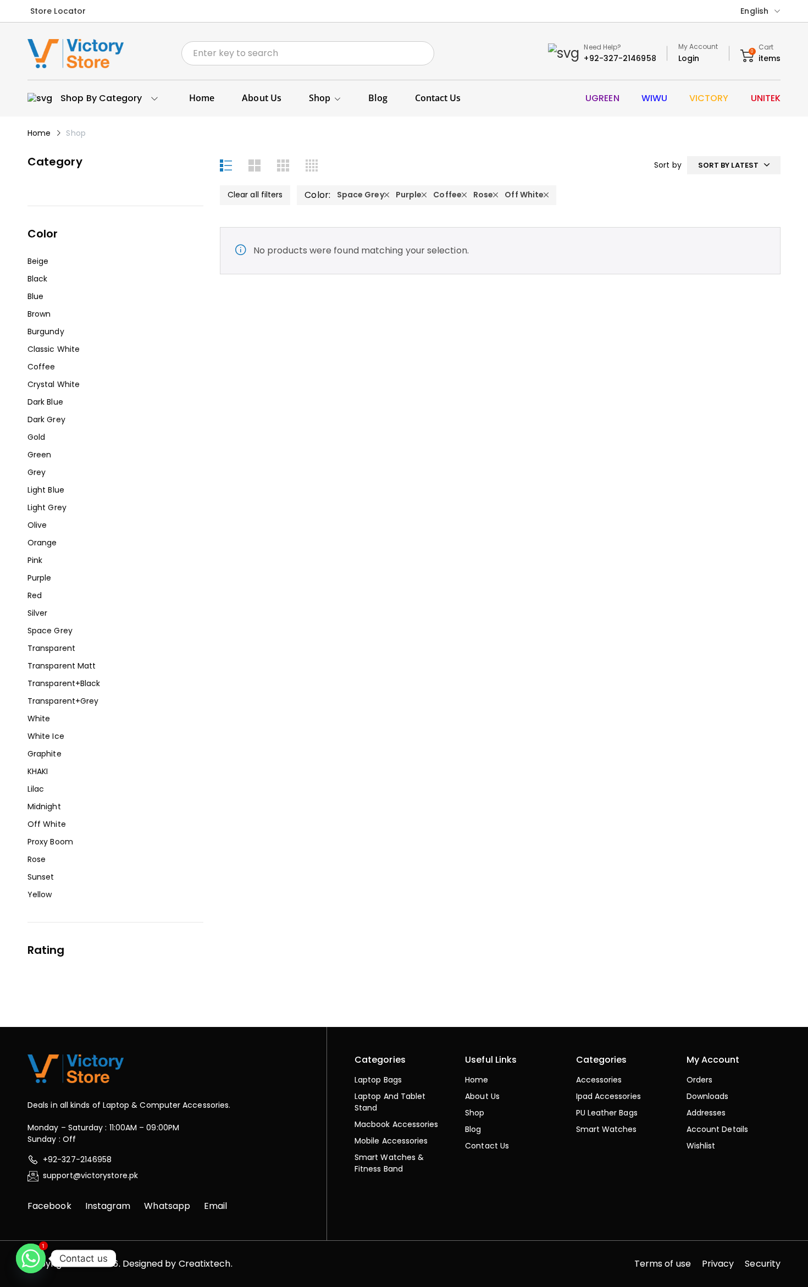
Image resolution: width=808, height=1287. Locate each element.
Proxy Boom (50, 841)
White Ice (45, 736)
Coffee (41, 366)
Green (39, 454)
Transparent (51, 648)
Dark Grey (46, 419)
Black (37, 278)
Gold (36, 437)
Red (34, 595)
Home (39, 133)
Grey (36, 472)
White (38, 718)
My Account (698, 46)
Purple (39, 577)
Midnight (44, 806)
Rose (36, 859)
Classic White (53, 349)
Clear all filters (255, 194)
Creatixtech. (206, 1263)
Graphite (44, 753)
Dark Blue (45, 401)
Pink (34, 560)
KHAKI (37, 771)
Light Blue (45, 489)
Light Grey (47, 507)
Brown (39, 313)
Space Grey (50, 630)
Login (688, 58)
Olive (37, 525)
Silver (37, 612)
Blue (35, 296)
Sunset (40, 876)
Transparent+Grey (62, 700)
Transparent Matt (61, 665)
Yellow (39, 894)
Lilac (35, 788)
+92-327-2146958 (620, 58)
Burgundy (45, 331)
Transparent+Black (63, 683)
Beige (37, 261)
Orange (42, 542)
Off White (46, 824)
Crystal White (53, 384)
